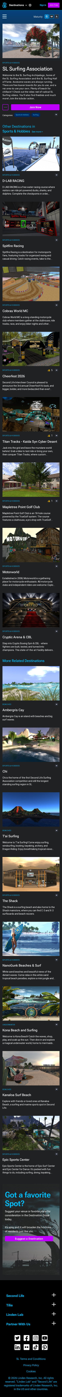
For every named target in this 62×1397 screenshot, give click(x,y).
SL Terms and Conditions (31, 1358)
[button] (19, 5)
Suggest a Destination (29, 1238)
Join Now (35, 107)
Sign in (43, 5)
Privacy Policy (31, 1365)
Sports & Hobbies (11, 63)
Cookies (31, 1371)
